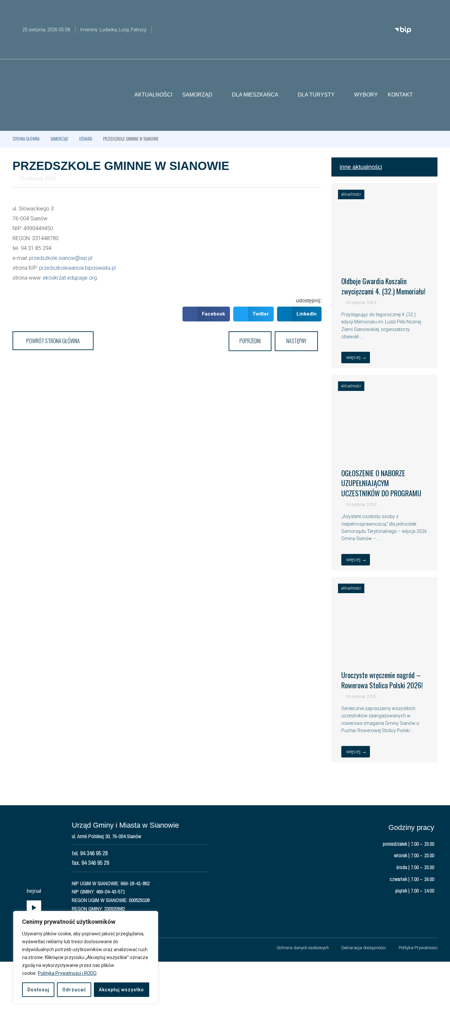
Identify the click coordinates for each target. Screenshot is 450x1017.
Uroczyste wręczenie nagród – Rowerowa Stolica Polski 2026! (382, 680)
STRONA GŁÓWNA (26, 138)
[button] (432, 95)
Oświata (85, 138)
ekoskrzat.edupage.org (69, 278)
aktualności (351, 194)
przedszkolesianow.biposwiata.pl (77, 268)
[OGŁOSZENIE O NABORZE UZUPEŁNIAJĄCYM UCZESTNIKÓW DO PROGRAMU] (384, 449)
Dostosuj (38, 989)
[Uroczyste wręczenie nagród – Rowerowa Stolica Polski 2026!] (384, 651)
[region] (85, 957)
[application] (34, 908)
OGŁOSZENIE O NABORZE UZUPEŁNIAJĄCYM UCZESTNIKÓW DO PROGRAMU (381, 483)
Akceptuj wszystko (121, 989)
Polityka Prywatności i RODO (67, 973)
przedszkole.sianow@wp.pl (60, 258)
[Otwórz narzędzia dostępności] (432, 9)
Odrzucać (74, 989)
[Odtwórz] (34, 908)
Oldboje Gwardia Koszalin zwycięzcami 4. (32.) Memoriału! (383, 286)
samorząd (59, 138)
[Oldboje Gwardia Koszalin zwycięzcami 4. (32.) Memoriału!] (384, 257)
